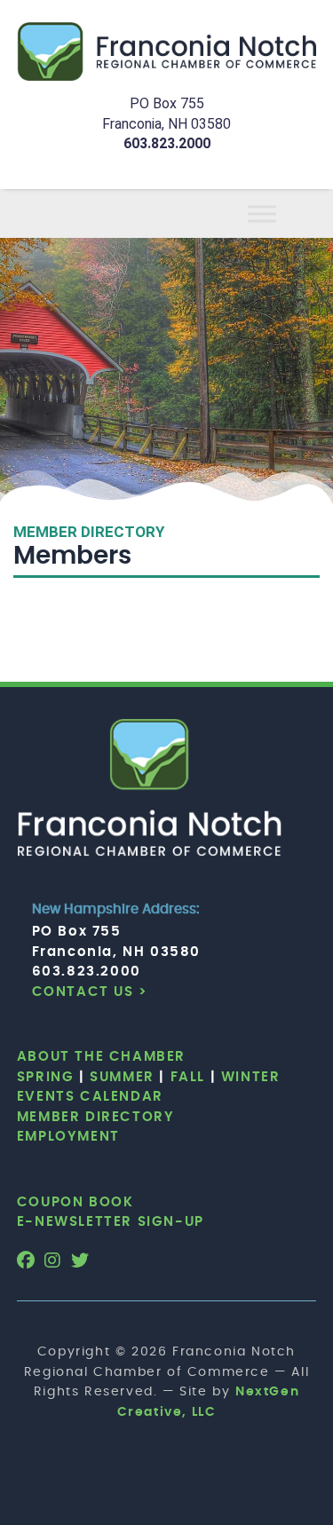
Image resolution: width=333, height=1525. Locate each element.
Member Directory (96, 1117)
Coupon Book (75, 1202)
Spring (46, 1077)
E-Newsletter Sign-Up (110, 1222)
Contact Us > (90, 992)
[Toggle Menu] (283, 213)
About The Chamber (101, 1056)
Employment (68, 1136)
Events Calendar (90, 1096)
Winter (251, 1077)
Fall (187, 1077)
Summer (122, 1077)
